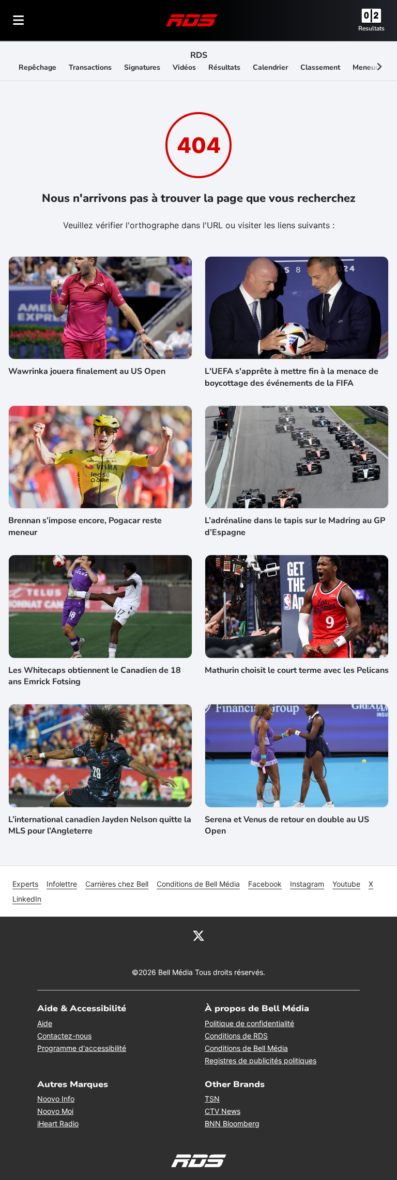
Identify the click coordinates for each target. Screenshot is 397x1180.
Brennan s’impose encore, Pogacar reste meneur (85, 526)
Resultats (371, 28)
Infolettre (62, 883)
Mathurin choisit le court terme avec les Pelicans (297, 670)
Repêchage (37, 67)
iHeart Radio (58, 1123)
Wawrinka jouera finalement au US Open (86, 371)
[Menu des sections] (18, 20)
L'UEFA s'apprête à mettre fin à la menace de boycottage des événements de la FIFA (291, 377)
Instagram (307, 883)
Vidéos (184, 67)
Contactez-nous (64, 1035)
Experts (25, 883)
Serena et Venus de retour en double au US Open (287, 825)
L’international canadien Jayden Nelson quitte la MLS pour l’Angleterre (99, 825)
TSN (212, 1098)
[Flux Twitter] (198, 935)
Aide (44, 1023)
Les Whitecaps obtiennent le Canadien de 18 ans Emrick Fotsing (94, 676)
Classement (320, 67)
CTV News (222, 1111)
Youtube (346, 883)
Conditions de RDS (236, 1035)
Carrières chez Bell (116, 883)
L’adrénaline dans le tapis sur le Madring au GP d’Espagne (295, 526)
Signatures (142, 67)
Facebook (265, 883)
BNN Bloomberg (232, 1123)
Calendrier (270, 67)
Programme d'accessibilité (81, 1048)
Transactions (90, 67)
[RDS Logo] (192, 19)
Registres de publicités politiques (260, 1060)
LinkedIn (26, 898)
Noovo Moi (55, 1111)
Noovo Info (55, 1098)
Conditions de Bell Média (198, 883)
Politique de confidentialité (249, 1023)
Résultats (224, 67)
